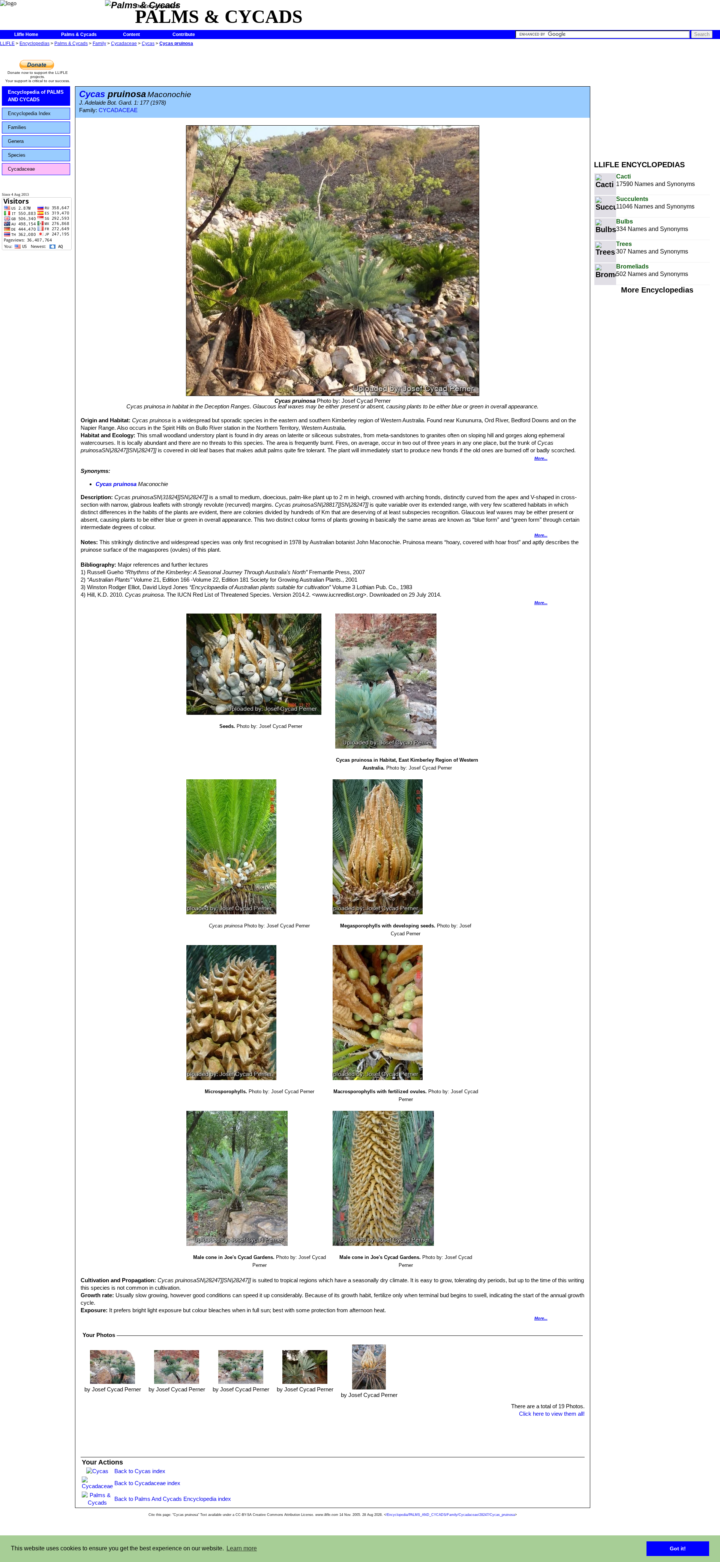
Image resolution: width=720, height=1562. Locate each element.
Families (17, 127)
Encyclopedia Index (29, 113)
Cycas (148, 43)
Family (99, 43)
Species (17, 155)
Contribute (183, 34)
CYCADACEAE (118, 110)
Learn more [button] (241, 1548)
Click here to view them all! (552, 1413)
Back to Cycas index (139, 1471)
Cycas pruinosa (176, 43)
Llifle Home (26, 34)
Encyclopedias (35, 43)
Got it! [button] (678, 1548)
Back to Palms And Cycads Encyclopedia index (172, 1499)
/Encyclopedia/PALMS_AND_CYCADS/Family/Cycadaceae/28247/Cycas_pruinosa (450, 1515)
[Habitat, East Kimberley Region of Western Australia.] (112, 1366)
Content (131, 34)
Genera (16, 141)
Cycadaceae (124, 43)
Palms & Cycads (79, 34)
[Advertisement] (657, 100)
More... (541, 458)
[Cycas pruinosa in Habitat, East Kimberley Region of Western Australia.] (176, 1366)
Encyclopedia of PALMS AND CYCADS (36, 95)
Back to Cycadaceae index (147, 1483)
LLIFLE (7, 43)
